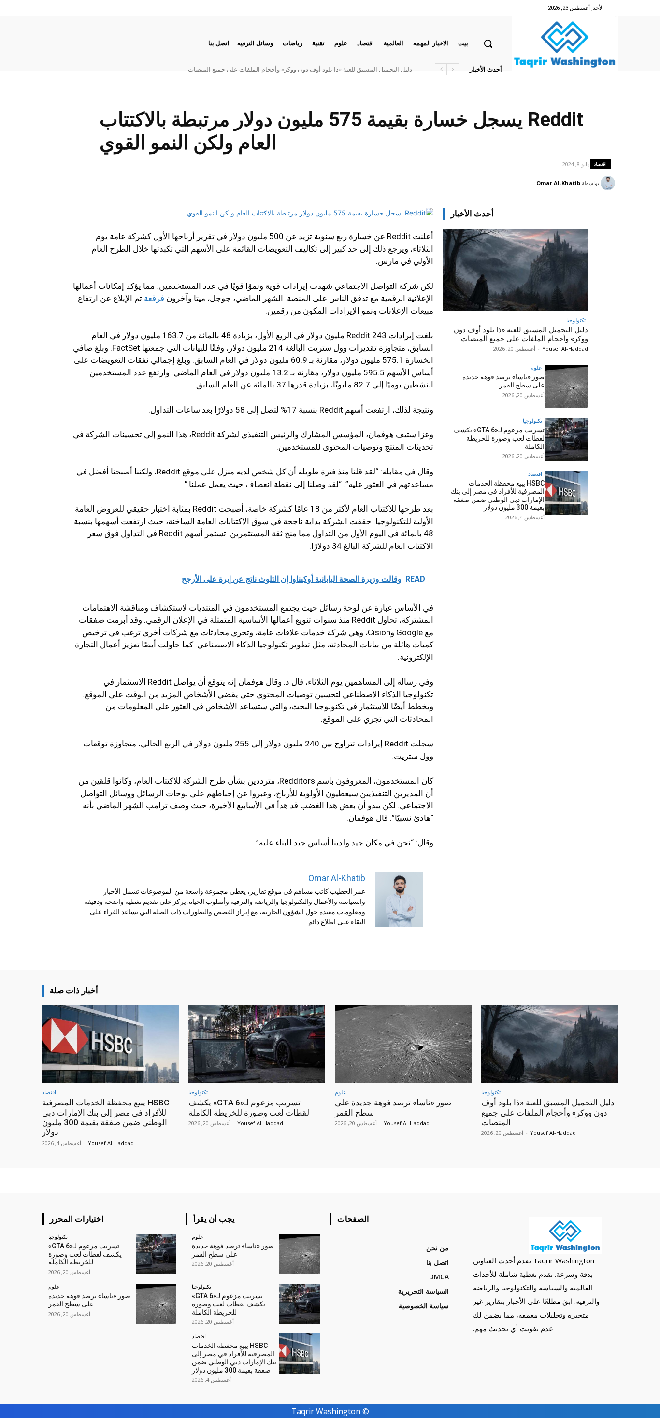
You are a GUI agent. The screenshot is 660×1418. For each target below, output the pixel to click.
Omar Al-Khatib (558, 182)
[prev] (453, 69)
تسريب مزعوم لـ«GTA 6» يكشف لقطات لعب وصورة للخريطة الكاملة (499, 438)
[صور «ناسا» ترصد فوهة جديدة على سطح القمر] (566, 386)
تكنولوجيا (576, 320)
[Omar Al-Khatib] (609, 183)
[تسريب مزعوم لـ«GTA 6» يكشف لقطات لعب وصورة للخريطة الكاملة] (566, 439)
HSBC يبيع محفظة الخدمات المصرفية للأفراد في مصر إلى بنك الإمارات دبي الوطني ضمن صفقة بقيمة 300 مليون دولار (498, 495)
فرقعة (154, 298)
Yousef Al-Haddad (565, 348)
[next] (441, 69)
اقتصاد (600, 163)
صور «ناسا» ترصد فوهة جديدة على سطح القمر (503, 381)
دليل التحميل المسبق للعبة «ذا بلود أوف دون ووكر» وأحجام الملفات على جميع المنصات (300, 69)
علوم (536, 367)
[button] (488, 43)
